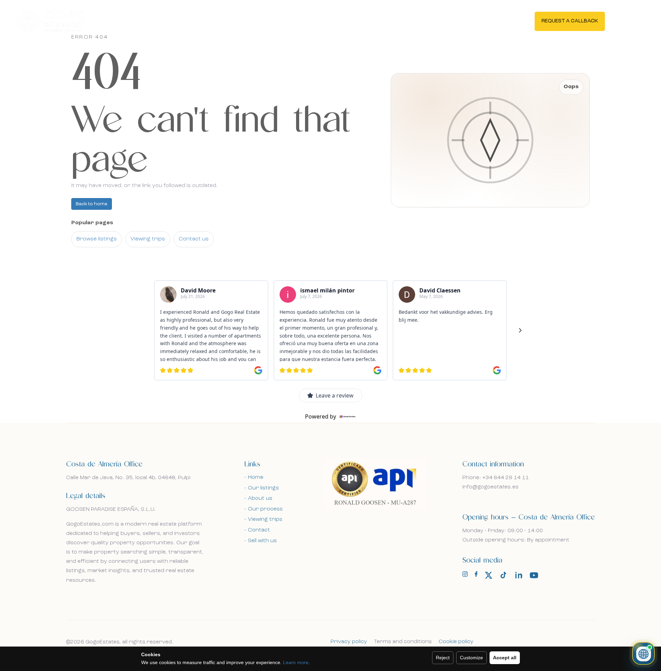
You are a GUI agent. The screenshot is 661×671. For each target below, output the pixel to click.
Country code (100, 305)
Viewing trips (147, 239)
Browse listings (96, 239)
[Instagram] (465, 575)
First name (96, 233)
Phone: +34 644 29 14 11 (495, 478)
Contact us (194, 239)
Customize (471, 657)
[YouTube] (534, 575)
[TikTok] (504, 575)
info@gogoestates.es (490, 487)
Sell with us (262, 541)
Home (255, 477)
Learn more (295, 662)
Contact (259, 530)
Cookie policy (456, 641)
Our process (265, 509)
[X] (488, 575)
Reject (443, 657)
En (628, 20)
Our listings (263, 488)
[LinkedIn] (519, 575)
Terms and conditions (403, 641)
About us (260, 498)
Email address (100, 271)
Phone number (167, 305)
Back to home (91, 204)
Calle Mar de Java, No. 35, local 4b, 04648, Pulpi (128, 478)
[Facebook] (476, 575)
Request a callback (570, 21)
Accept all (504, 657)
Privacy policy (348, 641)
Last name (205, 233)
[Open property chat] (643, 653)
